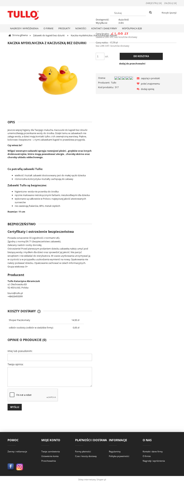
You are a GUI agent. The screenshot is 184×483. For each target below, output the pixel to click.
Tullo (113, 82)
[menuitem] (24, 28)
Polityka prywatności (119, 456)
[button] (147, 78)
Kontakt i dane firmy (153, 451)
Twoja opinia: (16, 364)
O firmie (147, 456)
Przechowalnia (48, 460)
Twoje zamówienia (50, 451)
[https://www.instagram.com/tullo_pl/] (20, 466)
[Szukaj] (150, 12)
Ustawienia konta (50, 456)
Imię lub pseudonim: (20, 351)
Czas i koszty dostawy (86, 456)
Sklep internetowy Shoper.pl (92, 479)
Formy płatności (83, 451)
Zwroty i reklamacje (17, 451)
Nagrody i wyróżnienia (154, 460)
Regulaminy (115, 451)
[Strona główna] (23, 14)
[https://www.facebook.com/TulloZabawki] (11, 466)
